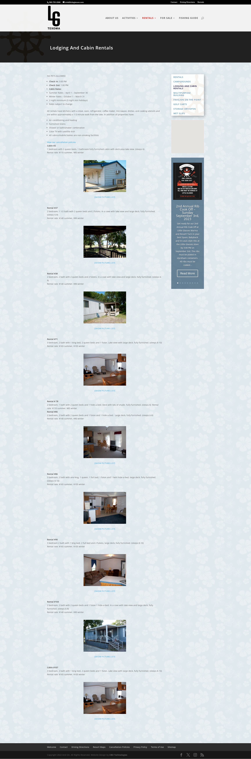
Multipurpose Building (182, 94)
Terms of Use (157, 747)
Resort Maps (99, 747)
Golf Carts (180, 104)
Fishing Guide (188, 18)
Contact (174, 2)
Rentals (201, 2)
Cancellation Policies (119, 747)
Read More (187, 273)
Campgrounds (182, 81)
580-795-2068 (54, 2)
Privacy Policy (140, 747)
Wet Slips (179, 113)
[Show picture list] (104, 197)
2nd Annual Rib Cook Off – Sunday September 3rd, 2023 (187, 212)
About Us (111, 18)
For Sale (166, 18)
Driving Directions (187, 2)
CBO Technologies (118, 754)
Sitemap (172, 747)
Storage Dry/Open (184, 109)
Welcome (51, 747)
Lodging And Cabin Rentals (185, 87)
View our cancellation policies (61, 142)
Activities (129, 18)
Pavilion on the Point (187, 100)
